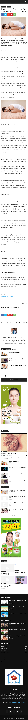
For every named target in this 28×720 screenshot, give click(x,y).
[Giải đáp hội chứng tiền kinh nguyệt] (4, 366)
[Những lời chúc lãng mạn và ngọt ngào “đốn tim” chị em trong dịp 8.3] (4, 504)
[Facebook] (7, 711)
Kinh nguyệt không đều (15, 307)
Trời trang (16, 570)
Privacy (10, 716)
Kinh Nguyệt (14, 4)
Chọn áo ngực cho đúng (20, 572)
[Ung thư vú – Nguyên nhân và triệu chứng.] (4, 469)
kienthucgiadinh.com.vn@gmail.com (17, 702)
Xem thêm (13, 515)
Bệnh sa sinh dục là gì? (6, 322)
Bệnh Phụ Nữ (8, 4)
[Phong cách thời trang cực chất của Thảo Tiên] (4, 625)
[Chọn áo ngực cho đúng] (21, 567)
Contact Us (22, 716)
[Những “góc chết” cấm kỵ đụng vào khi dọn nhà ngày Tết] (4, 492)
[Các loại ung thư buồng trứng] (14, 442)
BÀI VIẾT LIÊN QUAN (6, 349)
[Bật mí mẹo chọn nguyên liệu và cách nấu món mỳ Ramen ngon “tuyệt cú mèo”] (7, 580)
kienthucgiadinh (6, 11)
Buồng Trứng (4, 451)
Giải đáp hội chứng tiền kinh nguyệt (17, 365)
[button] (26, 2)
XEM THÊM (14, 349)
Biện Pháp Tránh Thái (18, 583)
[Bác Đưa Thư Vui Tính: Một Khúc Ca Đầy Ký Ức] (4, 614)
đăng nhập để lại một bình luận (14, 379)
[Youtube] (21, 711)
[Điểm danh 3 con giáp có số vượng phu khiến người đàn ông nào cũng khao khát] (4, 498)
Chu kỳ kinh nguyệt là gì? (21, 322)
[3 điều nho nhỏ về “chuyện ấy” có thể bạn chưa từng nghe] (4, 637)
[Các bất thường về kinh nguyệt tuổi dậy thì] (4, 360)
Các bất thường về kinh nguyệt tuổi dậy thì (17, 480)
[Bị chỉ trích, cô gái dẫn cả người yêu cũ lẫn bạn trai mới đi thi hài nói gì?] (4, 510)
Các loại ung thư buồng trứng (9, 453)
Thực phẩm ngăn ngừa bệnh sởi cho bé (17, 629)
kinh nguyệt (7, 307)
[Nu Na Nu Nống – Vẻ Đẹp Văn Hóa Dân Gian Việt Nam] (4, 608)
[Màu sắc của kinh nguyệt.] (4, 354)
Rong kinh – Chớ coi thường (7, 296)
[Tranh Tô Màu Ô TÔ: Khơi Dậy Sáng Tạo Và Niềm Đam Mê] (4, 602)
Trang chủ (3, 4)
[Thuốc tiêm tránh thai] (21, 580)
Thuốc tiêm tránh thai (19, 585)
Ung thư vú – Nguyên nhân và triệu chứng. (17, 467)
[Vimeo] (14, 711)
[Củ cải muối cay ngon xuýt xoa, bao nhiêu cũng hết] (7, 568)
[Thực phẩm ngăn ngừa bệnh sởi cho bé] (4, 631)
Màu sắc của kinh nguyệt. (14, 352)
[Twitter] (10, 711)
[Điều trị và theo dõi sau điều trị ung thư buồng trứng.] (4, 475)
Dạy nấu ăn (3, 571)
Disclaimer (6, 716)
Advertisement (16, 716)
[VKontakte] (17, 711)
